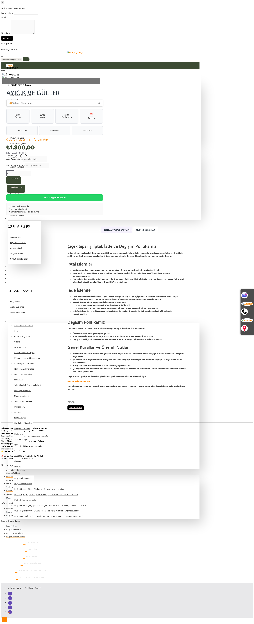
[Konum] (247, 328)
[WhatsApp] (247, 320)
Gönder (7, 38)
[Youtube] (10, 607)
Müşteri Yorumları (145, 230)
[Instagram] (247, 304)
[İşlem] (2, 56)
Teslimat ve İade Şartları (117, 230)
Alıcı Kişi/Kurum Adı (15, 165)
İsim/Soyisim (7, 13)
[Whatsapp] (10, 612)
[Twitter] (10, 603)
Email (3, 17)
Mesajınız (5, 33)
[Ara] (247, 312)
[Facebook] (10, 594)
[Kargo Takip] (247, 295)
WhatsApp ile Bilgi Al (55, 197)
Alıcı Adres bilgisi (14, 159)
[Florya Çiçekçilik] (76, 52)
